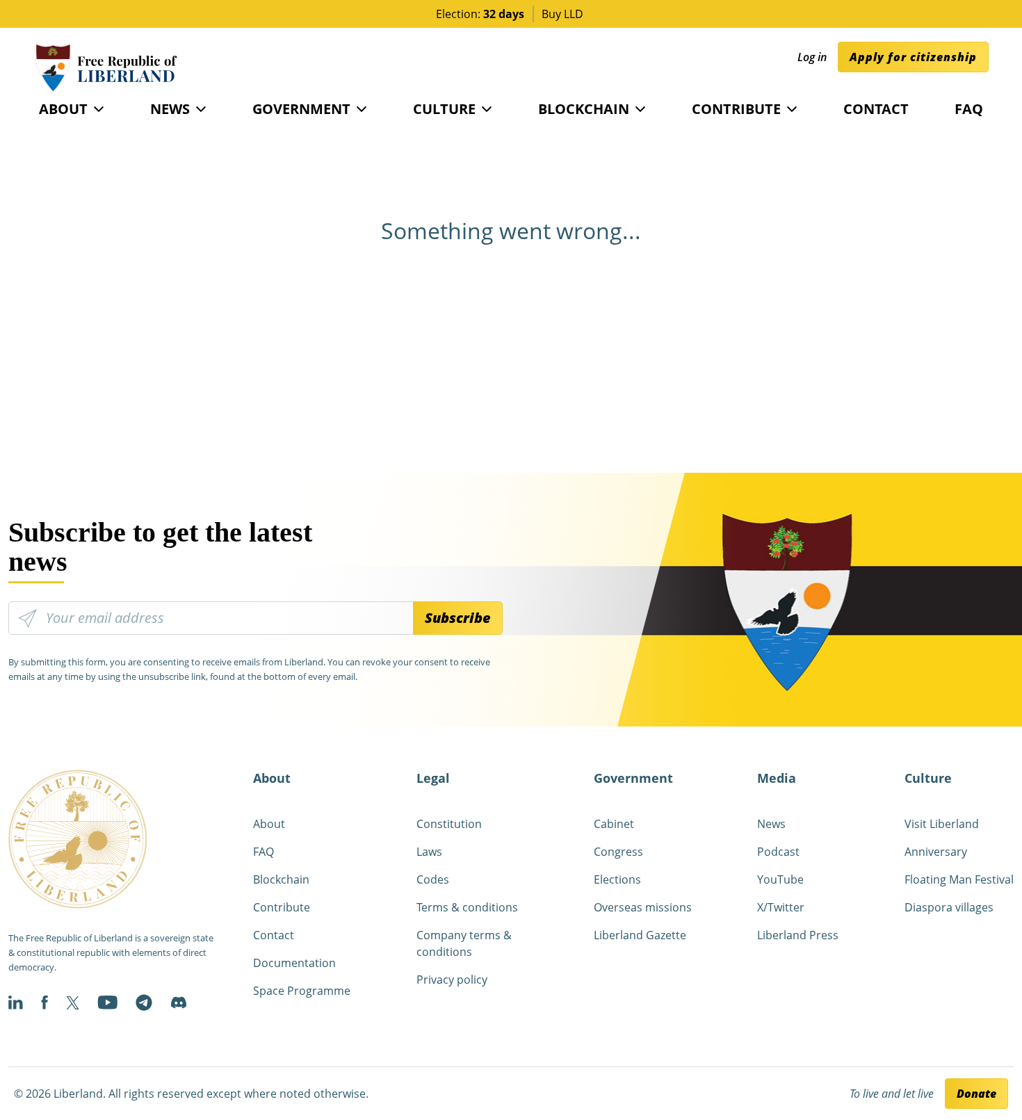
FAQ (969, 109)
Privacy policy (451, 979)
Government (301, 109)
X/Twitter (780, 907)
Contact (876, 109)
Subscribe (458, 617)
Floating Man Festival (959, 879)
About (63, 109)
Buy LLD (562, 14)
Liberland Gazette (640, 935)
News (170, 109)
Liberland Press (797, 935)
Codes (432, 879)
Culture (444, 109)
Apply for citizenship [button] (913, 57)
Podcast (778, 851)
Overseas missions (643, 907)
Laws (429, 851)
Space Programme (301, 990)
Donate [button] (976, 1093)
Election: (480, 14)
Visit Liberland (942, 823)
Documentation (294, 963)
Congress (618, 851)
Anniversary (936, 851)
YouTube (780, 879)
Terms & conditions (467, 907)
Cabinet (614, 823)
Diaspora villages (949, 907)
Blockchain (583, 109)
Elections (617, 879)
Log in (812, 57)
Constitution (449, 823)
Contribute (736, 109)
